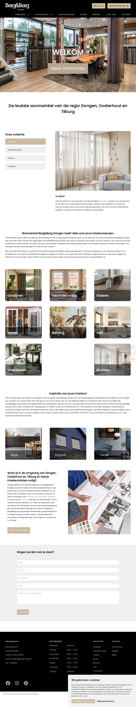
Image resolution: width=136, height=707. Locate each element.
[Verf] (112, 322)
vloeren (24, 499)
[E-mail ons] (133, 347)
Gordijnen (12, 141)
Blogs (14, 455)
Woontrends (117, 647)
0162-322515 (18, 655)
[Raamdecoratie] (68, 285)
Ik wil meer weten (19, 530)
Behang (58, 332)
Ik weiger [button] (90, 701)
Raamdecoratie (14, 150)
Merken (96, 14)
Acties (83, 14)
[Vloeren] (112, 285)
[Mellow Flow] (112, 444)
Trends (104, 455)
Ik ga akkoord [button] (78, 701)
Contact (126, 14)
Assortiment (41, 14)
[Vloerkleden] (23, 360)
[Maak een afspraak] (133, 359)
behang (30, 496)
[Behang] (68, 322)
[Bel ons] (133, 353)
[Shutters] (112, 360)
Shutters (103, 370)
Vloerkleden (16, 370)
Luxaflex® (12, 166)
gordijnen (52, 496)
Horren (12, 332)
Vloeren (11, 158)
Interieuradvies (66, 14)
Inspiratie (20, 14)
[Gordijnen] (23, 285)
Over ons (111, 14)
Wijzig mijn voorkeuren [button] (105, 701)
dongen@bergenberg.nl (21, 659)
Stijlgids (60, 455)
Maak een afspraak (118, 6)
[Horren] (23, 322)
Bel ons (97, 6)
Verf (99, 332)
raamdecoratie (91, 204)
